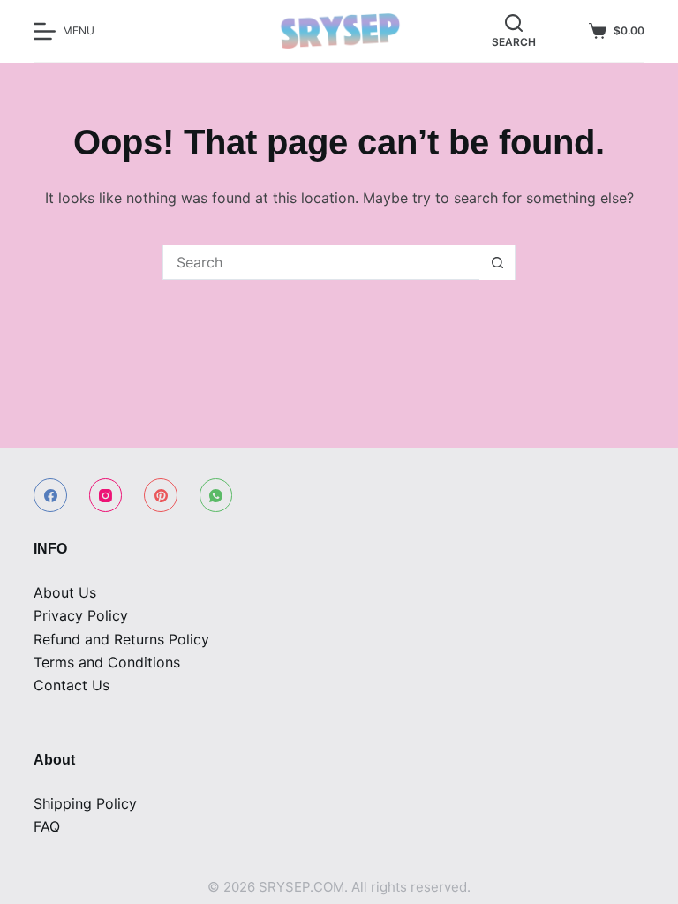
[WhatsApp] (216, 495)
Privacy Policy (81, 615)
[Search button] (497, 262)
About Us (65, 592)
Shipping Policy (85, 803)
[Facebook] (50, 495)
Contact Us (71, 685)
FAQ (47, 826)
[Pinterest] (160, 495)
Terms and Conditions (107, 662)
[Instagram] (106, 495)
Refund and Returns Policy (121, 639)
